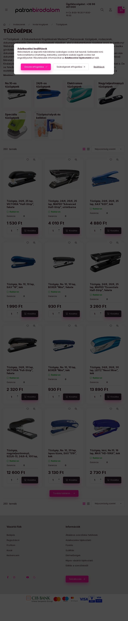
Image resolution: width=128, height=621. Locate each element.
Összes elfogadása (34, 67)
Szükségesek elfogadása (69, 67)
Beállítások (99, 67)
